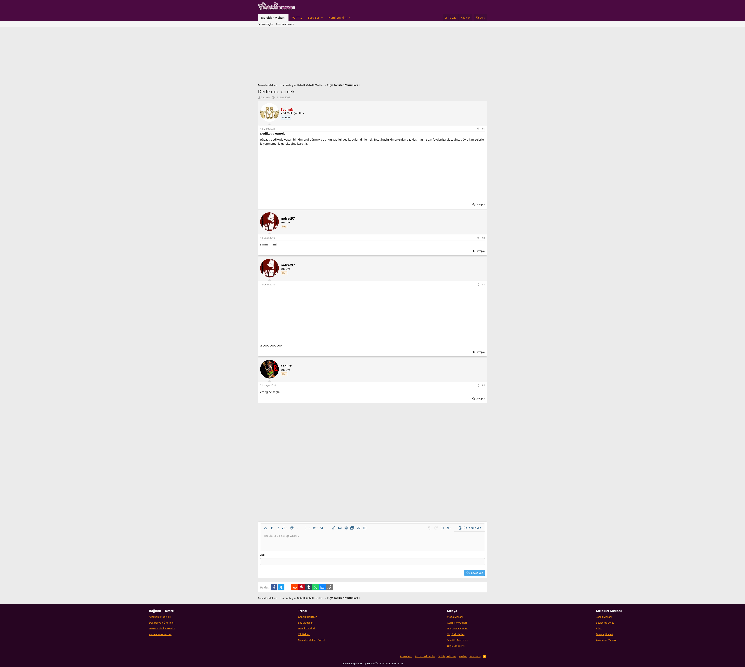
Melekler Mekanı (273, 17)
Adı (262, 555)
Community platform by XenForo (372, 663)
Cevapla (480, 204)
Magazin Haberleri (457, 628)
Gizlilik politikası (447, 656)
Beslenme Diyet (605, 622)
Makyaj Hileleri (604, 634)
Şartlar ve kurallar (425, 656)
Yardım (463, 656)
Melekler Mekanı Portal (311, 640)
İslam (599, 628)
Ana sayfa (475, 656)
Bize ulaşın (406, 656)
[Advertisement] (372, 56)
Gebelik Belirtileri (307, 617)
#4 (483, 385)
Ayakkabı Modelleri (160, 617)
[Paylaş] (478, 129)
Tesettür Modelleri (457, 640)
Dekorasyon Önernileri (162, 622)
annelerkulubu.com (160, 634)
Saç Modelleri (305, 622)
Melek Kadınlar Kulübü (162, 628)
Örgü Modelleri (455, 634)
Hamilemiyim (337, 17)
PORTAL (296, 17)
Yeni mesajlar (265, 24)
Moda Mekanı (455, 617)
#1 (483, 128)
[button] (315, 17)
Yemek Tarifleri (306, 628)
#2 (483, 237)
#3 (483, 284)
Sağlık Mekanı (604, 617)
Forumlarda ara (285, 24)
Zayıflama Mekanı (606, 640)
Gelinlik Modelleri (457, 622)
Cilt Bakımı (304, 634)
